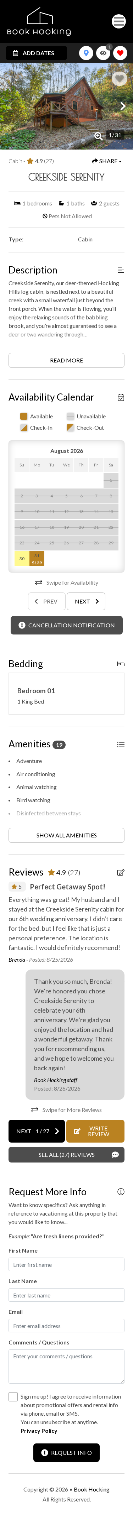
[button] (10, 106)
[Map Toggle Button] (86, 53)
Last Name (23, 1281)
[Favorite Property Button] (119, 79)
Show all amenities (67, 835)
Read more (66, 360)
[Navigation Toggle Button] (119, 21)
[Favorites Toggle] (120, 53)
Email (16, 1311)
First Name (23, 1250)
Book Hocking (92, 1489)
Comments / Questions (39, 1342)
